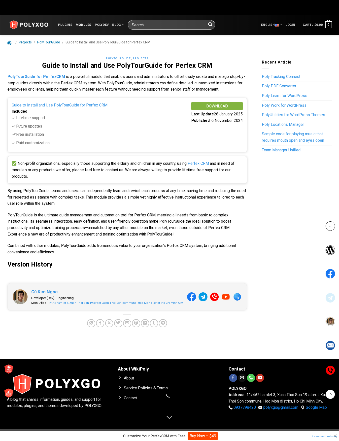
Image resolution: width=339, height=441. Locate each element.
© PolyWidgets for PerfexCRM (324, 436)
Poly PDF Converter (279, 86)
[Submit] (210, 25)
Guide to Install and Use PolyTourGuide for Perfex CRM (59, 105)
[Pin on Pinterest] (136, 323)
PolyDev (102, 25)
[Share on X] (109, 323)
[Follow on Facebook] (233, 378)
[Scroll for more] (169, 417)
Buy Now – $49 (203, 436)
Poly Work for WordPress (284, 105)
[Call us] (251, 378)
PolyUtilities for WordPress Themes (293, 114)
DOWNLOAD (217, 106)
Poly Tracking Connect (281, 76)
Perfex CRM (198, 163)
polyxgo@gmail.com (280, 407)
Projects (140, 58)
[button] (290, 24)
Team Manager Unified (281, 150)
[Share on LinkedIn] (145, 323)
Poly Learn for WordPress (284, 95)
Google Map (316, 407)
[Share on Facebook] (100, 323)
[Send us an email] (242, 378)
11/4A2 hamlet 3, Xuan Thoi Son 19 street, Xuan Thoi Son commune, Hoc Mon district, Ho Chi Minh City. (115, 303)
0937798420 (245, 407)
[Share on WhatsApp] (91, 323)
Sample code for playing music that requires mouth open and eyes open (293, 137)
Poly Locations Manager (283, 124)
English (268, 25)
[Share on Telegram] (163, 323)
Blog (116, 25)
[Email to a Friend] (127, 323)
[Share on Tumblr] (154, 323)
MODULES (83, 25)
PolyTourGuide (118, 58)
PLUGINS (65, 25)
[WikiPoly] (29, 24)
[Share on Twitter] (118, 323)
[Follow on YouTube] (260, 378)
